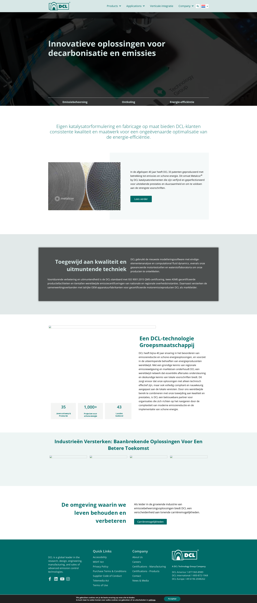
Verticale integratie (161, 6)
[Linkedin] (56, 578)
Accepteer (172, 599)
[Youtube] (62, 578)
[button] (198, 6)
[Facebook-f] (50, 578)
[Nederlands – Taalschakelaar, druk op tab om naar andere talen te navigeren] (205, 6)
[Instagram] (68, 578)
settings (152, 600)
